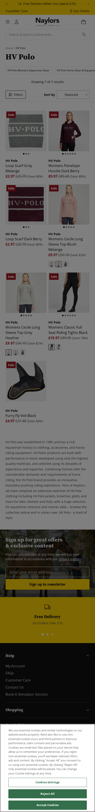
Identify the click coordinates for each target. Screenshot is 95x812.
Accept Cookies (47, 805)
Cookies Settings (47, 782)
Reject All (47, 794)
